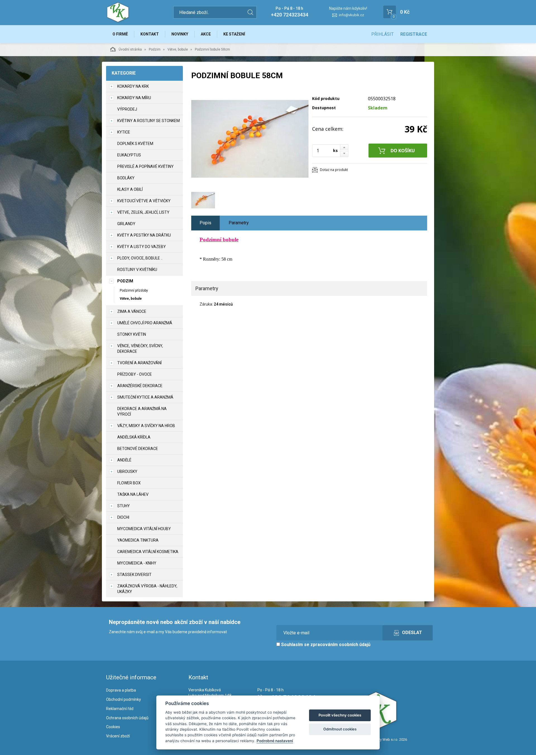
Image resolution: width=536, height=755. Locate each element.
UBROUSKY (127, 471)
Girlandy (126, 224)
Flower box (129, 483)
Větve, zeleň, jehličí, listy (143, 212)
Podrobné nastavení (275, 741)
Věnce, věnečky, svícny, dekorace (140, 349)
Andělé (124, 460)
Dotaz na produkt (334, 169)
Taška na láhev (133, 494)
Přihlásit (382, 34)
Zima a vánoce (131, 311)
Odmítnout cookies (339, 729)
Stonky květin (131, 334)
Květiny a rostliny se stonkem (148, 120)
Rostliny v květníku (137, 269)
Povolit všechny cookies (340, 715)
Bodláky (126, 178)
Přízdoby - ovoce (134, 374)
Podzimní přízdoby (134, 290)
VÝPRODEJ (127, 109)
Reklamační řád (119, 708)
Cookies (113, 727)
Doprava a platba (121, 690)
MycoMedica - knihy (136, 563)
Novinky (179, 34)
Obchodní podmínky (123, 699)
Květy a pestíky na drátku (144, 235)
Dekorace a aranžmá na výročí (142, 411)
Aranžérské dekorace (139, 386)
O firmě (120, 34)
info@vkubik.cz (351, 15)
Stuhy (123, 506)
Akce (206, 34)
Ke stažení (234, 34)
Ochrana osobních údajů (127, 718)
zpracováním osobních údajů (340, 644)
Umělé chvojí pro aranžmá (144, 323)
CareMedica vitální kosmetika (147, 551)
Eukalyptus (129, 155)
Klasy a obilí (130, 189)
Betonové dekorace (137, 448)
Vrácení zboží (118, 736)
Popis (205, 222)
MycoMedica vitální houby (144, 529)
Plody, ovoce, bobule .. (139, 258)
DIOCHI (123, 517)
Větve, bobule (178, 49)
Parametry (239, 222)
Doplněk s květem (135, 143)
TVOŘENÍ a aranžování (139, 363)
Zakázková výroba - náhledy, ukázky (147, 589)
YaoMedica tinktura (138, 540)
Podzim (155, 49)
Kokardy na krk (133, 86)
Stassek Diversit (134, 574)
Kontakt (149, 34)
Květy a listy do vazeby (141, 246)
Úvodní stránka (130, 49)
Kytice (123, 132)
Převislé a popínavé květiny (145, 166)
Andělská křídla (133, 437)
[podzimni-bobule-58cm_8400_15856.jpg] (249, 139)
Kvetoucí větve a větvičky (144, 201)
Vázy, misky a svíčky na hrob (146, 425)
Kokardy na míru (134, 98)
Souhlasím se (325, 644)
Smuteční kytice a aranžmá (145, 397)
